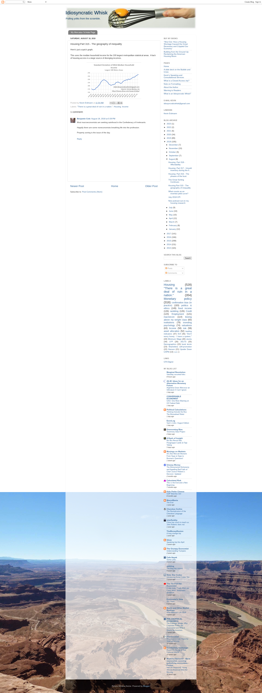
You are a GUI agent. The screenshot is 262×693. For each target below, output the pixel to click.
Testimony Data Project (176, 432)
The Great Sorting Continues (176, 181)
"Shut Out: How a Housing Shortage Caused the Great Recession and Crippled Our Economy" (176, 45)
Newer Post (77, 186)
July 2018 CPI (174, 197)
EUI (179, 334)
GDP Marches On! (174, 494)
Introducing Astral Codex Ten (178, 577)
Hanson (171, 349)
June (171, 211)
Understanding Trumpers (176, 551)
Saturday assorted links (176, 374)
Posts (169, 268)
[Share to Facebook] (118, 103)
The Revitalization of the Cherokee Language (176, 512)
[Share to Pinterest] (121, 103)
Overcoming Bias (175, 430)
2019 (169, 138)
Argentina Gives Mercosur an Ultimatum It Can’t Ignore (178, 389)
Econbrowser (173, 637)
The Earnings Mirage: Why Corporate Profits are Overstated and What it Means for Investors (177, 626)
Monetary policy (178, 298)
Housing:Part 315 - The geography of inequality (179, 187)
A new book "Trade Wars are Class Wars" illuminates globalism (178, 590)
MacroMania (172, 500)
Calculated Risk (174, 480)
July (171, 208)
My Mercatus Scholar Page (83, 32)
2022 (169, 127)
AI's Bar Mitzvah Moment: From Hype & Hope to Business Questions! (177, 456)
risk (184, 328)
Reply (79, 139)
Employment (178, 314)
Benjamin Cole (83, 119)
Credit (189, 311)
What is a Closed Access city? (176, 81)
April (171, 218)
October (172, 152)
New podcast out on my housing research (178, 202)
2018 (169, 142)
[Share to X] (116, 103)
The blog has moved (175, 568)
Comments (172, 273)
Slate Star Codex (174, 575)
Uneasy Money (173, 465)
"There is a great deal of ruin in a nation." (95, 107)
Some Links (171, 560)
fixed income (185, 308)
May (171, 215)
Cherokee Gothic (174, 509)
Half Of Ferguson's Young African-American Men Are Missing (177, 669)
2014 (169, 244)
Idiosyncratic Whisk (87, 12)
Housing (117, 107)
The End (170, 503)
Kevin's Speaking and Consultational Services (174, 76)
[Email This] (111, 103)
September (174, 156)
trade (175, 352)
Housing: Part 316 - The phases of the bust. (178, 175)
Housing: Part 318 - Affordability (176, 163)
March (172, 222)
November (173, 148)
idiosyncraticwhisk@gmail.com (177, 104)
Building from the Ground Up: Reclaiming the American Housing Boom (176, 54)
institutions (169, 322)
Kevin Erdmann (170, 113)
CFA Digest (168, 362)
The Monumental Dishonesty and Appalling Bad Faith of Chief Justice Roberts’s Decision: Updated (178, 470)
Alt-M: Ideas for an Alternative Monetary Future (176, 383)
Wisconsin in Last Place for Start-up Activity (177, 640)
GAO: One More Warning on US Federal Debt (178, 402)
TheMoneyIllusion (175, 531)
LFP (171, 342)
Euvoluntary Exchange (177, 648)
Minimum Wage (174, 339)
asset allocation (171, 331)
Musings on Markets (176, 452)
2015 (169, 241)
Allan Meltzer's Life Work (176, 612)
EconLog (171, 421)
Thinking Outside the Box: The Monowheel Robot (177, 413)
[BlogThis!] (113, 103)
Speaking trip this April (175, 542)
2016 (169, 237)
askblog (170, 566)
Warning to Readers (172, 90)
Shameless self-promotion (180, 347)
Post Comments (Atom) (92, 192)
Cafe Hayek (172, 557)
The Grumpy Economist (178, 549)
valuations (187, 325)
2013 (169, 248)
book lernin (187, 344)
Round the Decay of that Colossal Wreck (176, 651)
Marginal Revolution (176, 372)
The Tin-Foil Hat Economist (174, 585)
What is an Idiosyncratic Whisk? (177, 94)
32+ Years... (171, 601)
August (172, 159)
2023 (169, 124)
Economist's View (175, 599)
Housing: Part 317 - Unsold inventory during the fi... (180, 169)
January (172, 229)
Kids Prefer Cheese (175, 492)
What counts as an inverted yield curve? (178, 192)
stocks (189, 339)
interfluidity (172, 520)
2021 (169, 131)
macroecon (169, 317)
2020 (169, 135)
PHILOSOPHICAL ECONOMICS (174, 620)
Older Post (151, 186)
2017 (169, 234)
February (173, 225)
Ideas (169, 540)
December (173, 145)
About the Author (171, 87)
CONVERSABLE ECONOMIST (174, 397)
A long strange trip (174, 533)
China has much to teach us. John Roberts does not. (178, 523)
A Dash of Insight (175, 438)
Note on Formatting (172, 84)
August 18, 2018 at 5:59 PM (103, 119)
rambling (174, 311)
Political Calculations (176, 410)
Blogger (146, 686)
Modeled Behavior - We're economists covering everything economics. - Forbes (178, 662)
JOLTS (183, 342)
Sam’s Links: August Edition (178, 423)
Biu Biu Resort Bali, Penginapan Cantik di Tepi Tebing (177, 442)
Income (125, 107)
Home (114, 186)
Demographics (170, 344)
